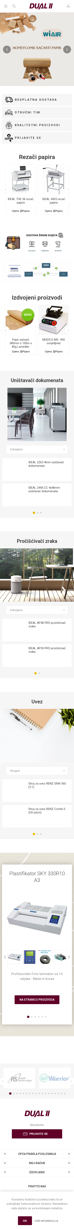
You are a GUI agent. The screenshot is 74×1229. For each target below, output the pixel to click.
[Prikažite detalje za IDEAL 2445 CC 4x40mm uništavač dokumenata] (14, 495)
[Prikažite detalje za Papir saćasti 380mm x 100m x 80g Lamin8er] (21, 320)
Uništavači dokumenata (37, 380)
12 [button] (45, 1093)
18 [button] (64, 1093)
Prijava (26, 211)
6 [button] (26, 1093)
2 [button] (37, 512)
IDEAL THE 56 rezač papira (21, 200)
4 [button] (20, 1093)
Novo (28, 314)
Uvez (37, 702)
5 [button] (23, 1093)
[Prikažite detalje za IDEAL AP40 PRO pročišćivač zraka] (14, 630)
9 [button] (36, 1093)
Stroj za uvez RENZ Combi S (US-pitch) (46, 810)
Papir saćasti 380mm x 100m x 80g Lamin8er (20, 343)
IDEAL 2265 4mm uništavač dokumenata (46, 464)
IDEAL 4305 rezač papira (53, 200)
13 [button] (48, 1093)
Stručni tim (27, 112)
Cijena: (15, 211)
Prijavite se (28, 138)
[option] (20, 189)
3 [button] (40, 512)
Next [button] (68, 189)
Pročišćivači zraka (37, 541)
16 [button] (58, 1093)
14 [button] (51, 1093)
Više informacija (46, 1220)
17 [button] (61, 1093)
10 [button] (39, 1093)
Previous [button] (5, 189)
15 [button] (55, 1093)
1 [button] (34, 513)
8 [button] (33, 1093)
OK (25, 1220)
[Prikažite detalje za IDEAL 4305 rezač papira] (53, 179)
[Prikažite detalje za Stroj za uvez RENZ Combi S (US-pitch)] (14, 816)
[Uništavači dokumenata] (37, 414)
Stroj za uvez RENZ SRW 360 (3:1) (47, 785)
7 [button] (29, 1093)
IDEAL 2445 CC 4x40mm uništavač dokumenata (44, 489)
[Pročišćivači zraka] (37, 575)
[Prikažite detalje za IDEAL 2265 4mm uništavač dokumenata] (14, 469)
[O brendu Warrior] (55, 1078)
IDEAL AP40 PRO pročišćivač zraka (47, 624)
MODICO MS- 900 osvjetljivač (53, 341)
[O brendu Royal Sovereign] (19, 1078)
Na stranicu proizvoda (37, 999)
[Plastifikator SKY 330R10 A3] (37, 918)
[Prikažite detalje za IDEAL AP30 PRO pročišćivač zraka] (14, 655)
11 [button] (42, 1093)
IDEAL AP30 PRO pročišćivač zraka (47, 650)
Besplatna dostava (36, 99)
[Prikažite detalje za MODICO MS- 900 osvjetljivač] (53, 320)
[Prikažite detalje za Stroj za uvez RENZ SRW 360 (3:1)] (14, 791)
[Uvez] (37, 735)
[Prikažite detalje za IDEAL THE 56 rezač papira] (21, 179)
